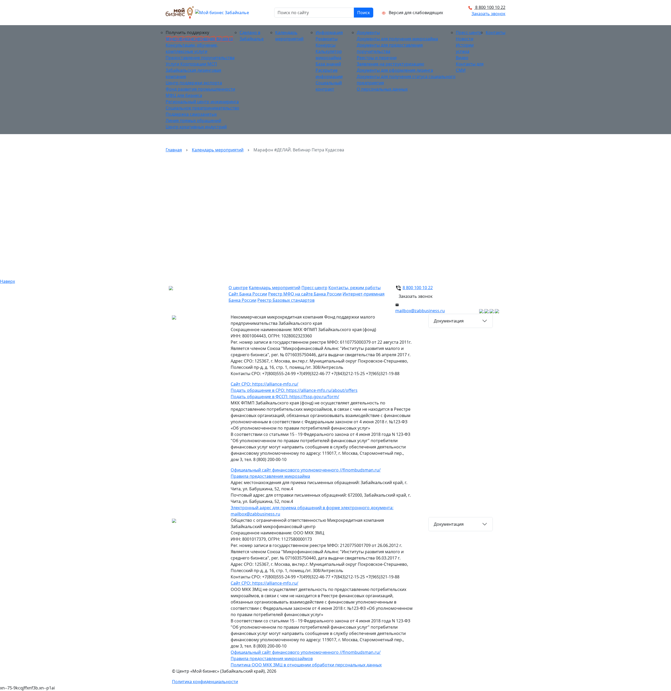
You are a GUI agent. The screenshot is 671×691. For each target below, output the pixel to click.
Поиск (363, 12)
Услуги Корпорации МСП (191, 64)
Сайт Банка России (248, 294)
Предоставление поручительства (200, 58)
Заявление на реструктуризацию (390, 64)
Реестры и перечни (377, 58)
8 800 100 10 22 (489, 7)
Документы (368, 32)
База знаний (328, 64)
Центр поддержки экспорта (194, 83)
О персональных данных (382, 89)
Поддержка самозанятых (191, 114)
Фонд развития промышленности (200, 89)
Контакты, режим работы (354, 287)
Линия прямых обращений (193, 120)
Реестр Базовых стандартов (286, 300)
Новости (464, 39)
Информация (329, 32)
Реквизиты (327, 39)
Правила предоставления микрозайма (270, 476)
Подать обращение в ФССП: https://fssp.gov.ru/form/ (285, 396)
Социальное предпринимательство (202, 108)
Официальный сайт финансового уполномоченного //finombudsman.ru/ (306, 470)
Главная (174, 150)
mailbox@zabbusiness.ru (420, 311)
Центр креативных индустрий (196, 127)
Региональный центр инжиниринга (202, 102)
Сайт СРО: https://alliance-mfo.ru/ (264, 384)
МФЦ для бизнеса (184, 95)
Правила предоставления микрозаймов (272, 658)
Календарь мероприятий (217, 150)
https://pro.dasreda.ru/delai (325, 213)
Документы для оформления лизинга (395, 70)
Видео (462, 58)
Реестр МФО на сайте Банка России (305, 294)
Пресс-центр (469, 32)
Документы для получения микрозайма (397, 39)
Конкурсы (326, 45)
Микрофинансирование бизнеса (199, 39)
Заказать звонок (488, 14)
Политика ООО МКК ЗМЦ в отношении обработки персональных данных (306, 665)
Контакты (495, 32)
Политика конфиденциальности (205, 681)
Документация (449, 321)
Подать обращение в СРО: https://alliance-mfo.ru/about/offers (294, 390)
